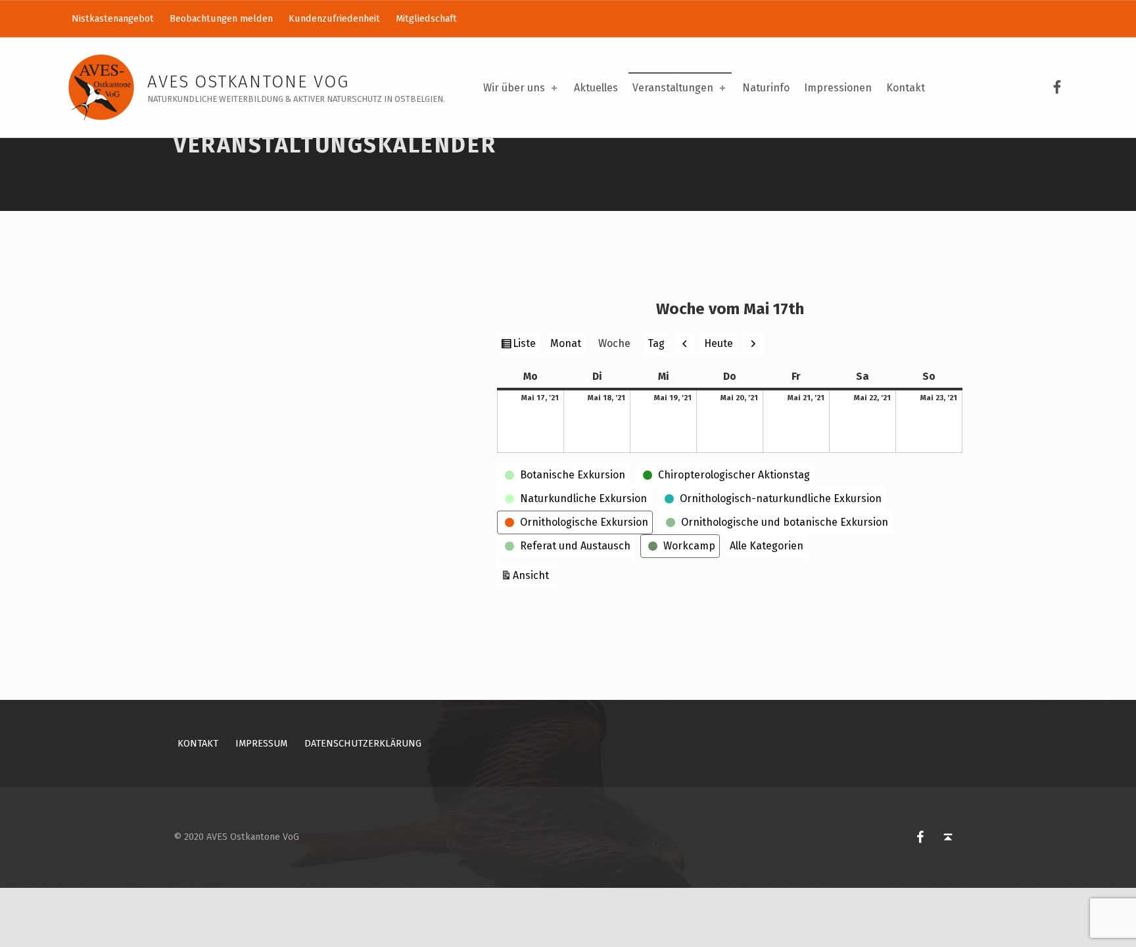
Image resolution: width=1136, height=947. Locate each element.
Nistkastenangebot (113, 18)
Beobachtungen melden (221, 18)
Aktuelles (596, 87)
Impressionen (838, 87)
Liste (526, 346)
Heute (718, 343)
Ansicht (533, 575)
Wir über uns (514, 87)
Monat (565, 343)
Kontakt (905, 87)
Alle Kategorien (766, 546)
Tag (656, 343)
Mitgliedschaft (426, 18)
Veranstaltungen (672, 87)
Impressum (261, 743)
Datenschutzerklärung (362, 743)
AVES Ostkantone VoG (248, 82)
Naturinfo (766, 87)
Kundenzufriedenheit (334, 18)
